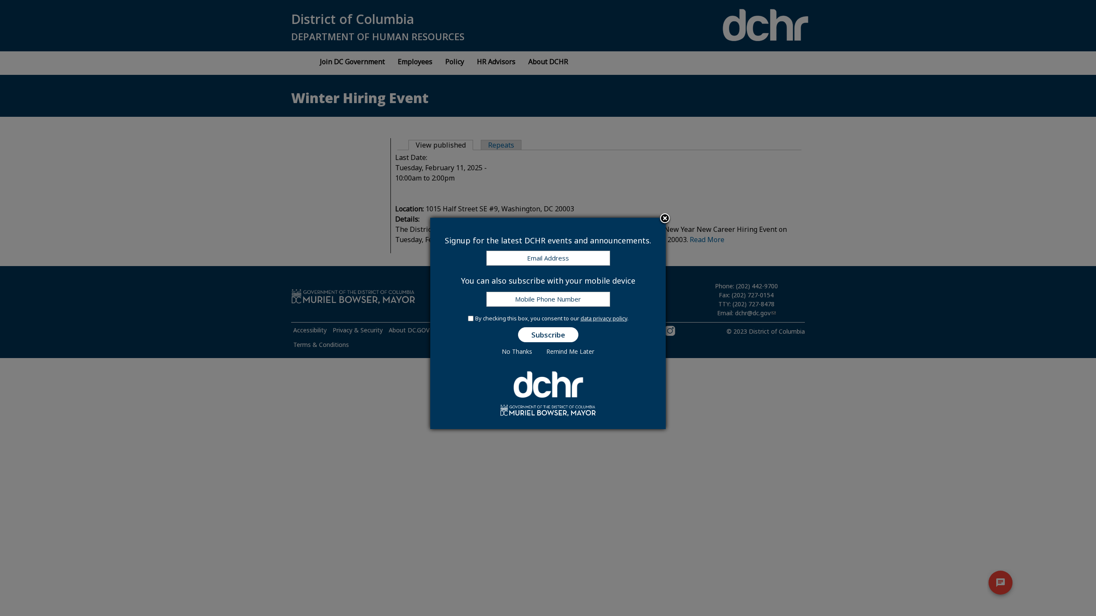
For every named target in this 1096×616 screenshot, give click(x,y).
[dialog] (548, 323)
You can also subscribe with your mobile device (548, 280)
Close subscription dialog (664, 219)
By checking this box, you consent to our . (551, 318)
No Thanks (517, 351)
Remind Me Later (570, 351)
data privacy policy (604, 318)
